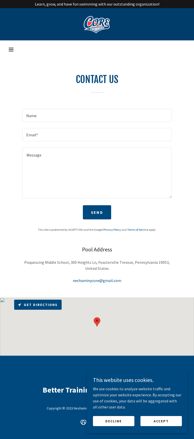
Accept (161, 421)
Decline (113, 421)
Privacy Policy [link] (112, 229)
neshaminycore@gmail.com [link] (97, 280)
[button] (11, 49)
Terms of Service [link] (137, 229)
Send (97, 212)
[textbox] (97, 115)
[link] (97, 24)
